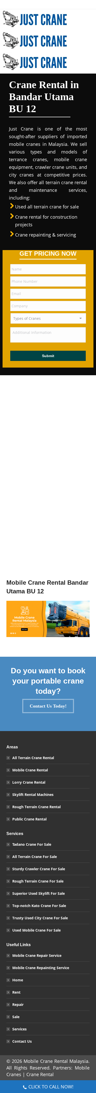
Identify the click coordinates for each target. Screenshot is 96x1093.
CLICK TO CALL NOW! (50, 1087)
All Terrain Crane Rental (33, 757)
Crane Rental (40, 1074)
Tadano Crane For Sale (31, 844)
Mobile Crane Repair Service (36, 955)
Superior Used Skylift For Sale (38, 893)
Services (19, 1029)
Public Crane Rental (29, 819)
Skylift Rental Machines (33, 794)
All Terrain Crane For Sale (34, 856)
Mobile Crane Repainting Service (40, 967)
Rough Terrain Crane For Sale (37, 881)
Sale (15, 1016)
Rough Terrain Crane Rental (36, 806)
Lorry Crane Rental (28, 782)
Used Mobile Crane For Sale (36, 930)
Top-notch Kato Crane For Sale (39, 905)
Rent (16, 992)
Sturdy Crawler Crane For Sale (38, 868)
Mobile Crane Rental (30, 770)
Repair (18, 1004)
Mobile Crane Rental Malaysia (56, 1061)
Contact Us (22, 1041)
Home (17, 980)
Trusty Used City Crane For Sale (40, 917)
